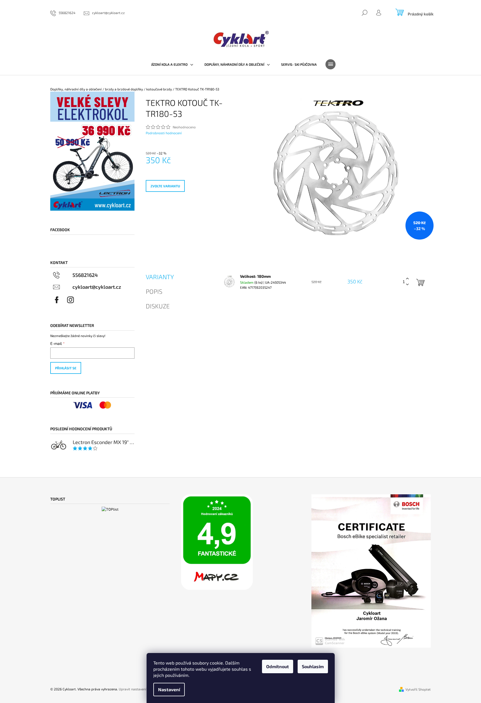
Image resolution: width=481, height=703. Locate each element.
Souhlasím (313, 666)
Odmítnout (277, 666)
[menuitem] (172, 64)
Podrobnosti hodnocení (164, 133)
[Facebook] (56, 300)
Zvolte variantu (165, 186)
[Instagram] (70, 300)
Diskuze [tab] (158, 305)
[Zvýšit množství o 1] (407, 279)
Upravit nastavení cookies (139, 689)
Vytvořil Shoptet (418, 689)
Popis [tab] (154, 291)
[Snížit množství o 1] (407, 285)
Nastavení (169, 689)
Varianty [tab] (160, 276)
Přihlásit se (65, 368)
